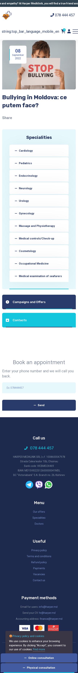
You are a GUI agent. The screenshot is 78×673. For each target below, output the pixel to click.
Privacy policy (39, 550)
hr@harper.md (47, 612)
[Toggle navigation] (75, 31)
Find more (39, 649)
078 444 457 (64, 15)
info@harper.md (48, 606)
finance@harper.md (51, 618)
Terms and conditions (39, 556)
